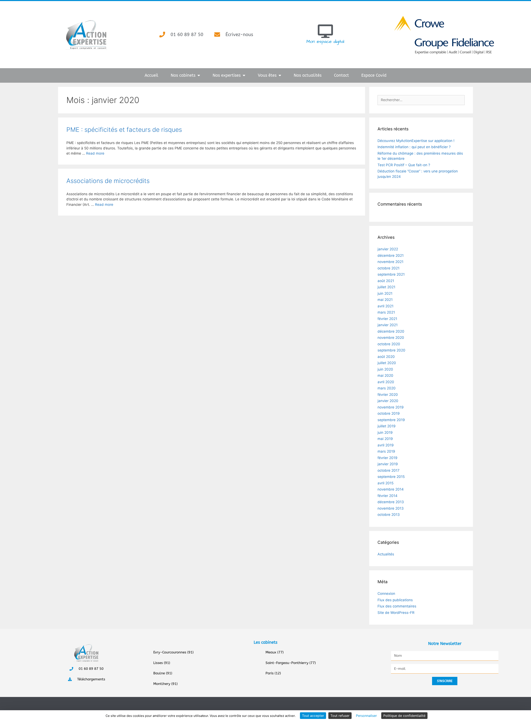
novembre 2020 (391, 338)
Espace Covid (373, 75)
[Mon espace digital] (325, 31)
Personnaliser (366, 716)
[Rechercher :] (421, 100)
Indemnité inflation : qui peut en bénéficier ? (414, 147)
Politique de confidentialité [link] (404, 716)
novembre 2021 (390, 262)
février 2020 (388, 395)
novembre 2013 (391, 508)
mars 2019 (386, 451)
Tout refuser (340, 716)
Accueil (151, 75)
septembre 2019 (391, 420)
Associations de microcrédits (108, 180)
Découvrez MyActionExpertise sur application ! (416, 141)
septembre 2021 (391, 274)
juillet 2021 (386, 287)
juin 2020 (385, 369)
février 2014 (387, 496)
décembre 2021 (391, 255)
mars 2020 (387, 388)
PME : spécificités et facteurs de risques (124, 129)
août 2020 (386, 357)
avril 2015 (385, 483)
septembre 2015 (391, 477)
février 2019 (387, 458)
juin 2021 (385, 293)
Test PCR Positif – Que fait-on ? (404, 165)
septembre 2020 (391, 350)
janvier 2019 (388, 464)
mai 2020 (385, 375)
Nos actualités (308, 75)
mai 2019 (385, 439)
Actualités (386, 554)
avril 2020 (386, 382)
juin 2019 (385, 432)
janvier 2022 (388, 249)
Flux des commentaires (397, 606)
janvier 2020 (388, 401)
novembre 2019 (391, 407)
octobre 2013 (389, 515)
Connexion (386, 593)
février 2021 (387, 319)
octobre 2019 (389, 413)
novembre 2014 (391, 489)
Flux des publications (395, 600)
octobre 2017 (388, 470)
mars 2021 (386, 312)
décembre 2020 (391, 331)
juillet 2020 (387, 363)
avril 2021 (385, 306)
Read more (95, 153)
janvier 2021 (388, 325)
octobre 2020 (389, 344)
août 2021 (386, 281)
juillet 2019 (387, 426)
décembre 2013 (391, 502)
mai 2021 (385, 300)
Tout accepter (313, 716)
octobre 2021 (388, 268)
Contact (341, 75)
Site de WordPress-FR (396, 613)
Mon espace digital (325, 41)
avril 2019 (386, 445)
